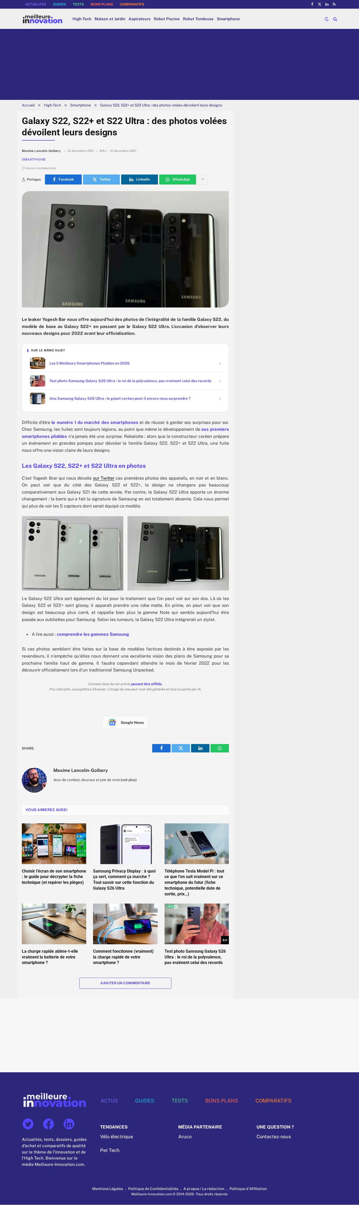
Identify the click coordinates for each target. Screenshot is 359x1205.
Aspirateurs (140, 19)
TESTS (78, 4)
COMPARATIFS (132, 4)
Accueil (28, 105)
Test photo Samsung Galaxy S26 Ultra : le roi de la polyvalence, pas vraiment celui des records (195, 957)
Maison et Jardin (110, 19)
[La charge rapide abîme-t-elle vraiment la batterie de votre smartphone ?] (54, 924)
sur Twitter (103, 478)
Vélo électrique (116, 1136)
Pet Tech (109, 1150)
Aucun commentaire (41, 168)
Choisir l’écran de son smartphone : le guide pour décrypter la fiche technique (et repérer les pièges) (54, 877)
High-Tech (82, 19)
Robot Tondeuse (198, 19)
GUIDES (59, 4)
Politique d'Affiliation (248, 1189)
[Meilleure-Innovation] (42, 19)
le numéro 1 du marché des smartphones (95, 422)
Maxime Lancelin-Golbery (80, 770)
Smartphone (228, 19)
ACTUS (109, 1101)
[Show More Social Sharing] (202, 179)
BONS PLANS (102, 4)
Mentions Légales (107, 1189)
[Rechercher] (334, 19)
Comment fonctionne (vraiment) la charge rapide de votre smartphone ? (123, 957)
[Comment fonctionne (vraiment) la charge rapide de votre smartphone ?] (125, 924)
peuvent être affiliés (146, 684)
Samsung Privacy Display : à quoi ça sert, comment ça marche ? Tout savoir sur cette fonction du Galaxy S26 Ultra (124, 880)
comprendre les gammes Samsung (93, 634)
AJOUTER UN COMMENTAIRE (125, 983)
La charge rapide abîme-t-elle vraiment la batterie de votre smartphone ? (50, 957)
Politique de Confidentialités (153, 1189)
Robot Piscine (167, 19)
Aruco (185, 1136)
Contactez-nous (274, 1136)
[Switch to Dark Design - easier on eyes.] (327, 19)
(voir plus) (129, 780)
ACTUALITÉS (35, 4)
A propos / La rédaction (203, 1189)
